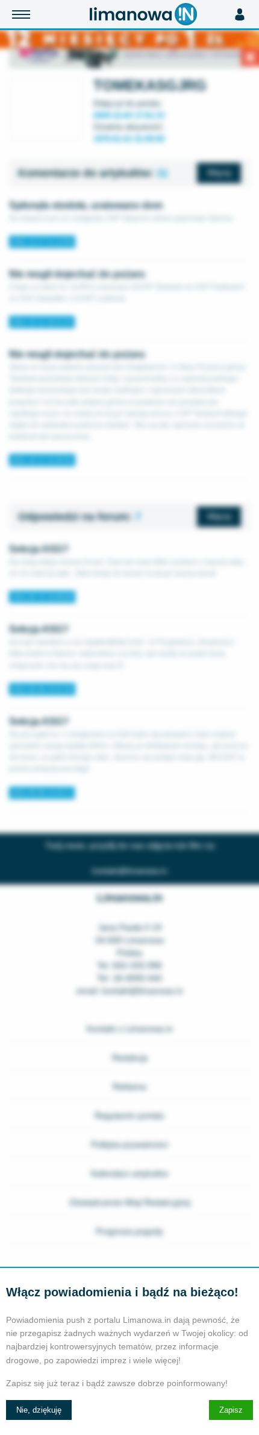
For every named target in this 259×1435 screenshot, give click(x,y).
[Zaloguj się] (239, 14)
